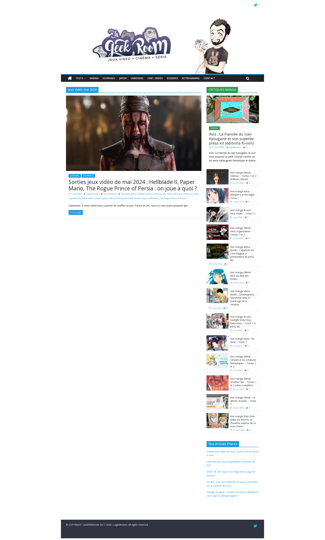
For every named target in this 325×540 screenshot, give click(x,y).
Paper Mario (88, 198)
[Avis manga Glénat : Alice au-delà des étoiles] (218, 270)
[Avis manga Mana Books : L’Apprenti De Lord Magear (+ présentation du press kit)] (218, 245)
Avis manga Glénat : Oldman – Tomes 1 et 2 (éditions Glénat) (243, 176)
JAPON (123, 78)
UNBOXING (137, 78)
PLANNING (88, 175)
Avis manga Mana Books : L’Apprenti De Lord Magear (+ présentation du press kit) (242, 253)
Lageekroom (92, 193)
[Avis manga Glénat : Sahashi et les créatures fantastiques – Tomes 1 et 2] (218, 355)
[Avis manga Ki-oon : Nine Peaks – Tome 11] (218, 208)
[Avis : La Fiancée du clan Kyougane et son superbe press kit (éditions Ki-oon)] (233, 97)
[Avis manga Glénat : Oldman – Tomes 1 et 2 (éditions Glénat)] (218, 171)
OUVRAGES (109, 78)
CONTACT (209, 78)
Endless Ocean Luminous (149, 193)
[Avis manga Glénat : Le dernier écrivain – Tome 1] (218, 396)
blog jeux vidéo (128, 193)
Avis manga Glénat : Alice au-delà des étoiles (241, 276)
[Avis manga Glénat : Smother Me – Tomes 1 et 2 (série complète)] (218, 377)
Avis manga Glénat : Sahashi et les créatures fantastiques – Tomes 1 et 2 (243, 361)
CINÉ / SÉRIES (155, 78)
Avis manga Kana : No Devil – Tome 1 (242, 340)
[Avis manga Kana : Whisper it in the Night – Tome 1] (218, 189)
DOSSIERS (172, 78)
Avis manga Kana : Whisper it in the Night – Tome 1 (243, 195)
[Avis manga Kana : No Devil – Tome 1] (218, 337)
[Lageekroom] (162, 18)
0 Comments (109, 193)
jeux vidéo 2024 (170, 193)
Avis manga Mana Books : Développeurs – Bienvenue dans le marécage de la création (243, 297)
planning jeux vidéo (104, 198)
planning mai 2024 (124, 198)
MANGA (94, 78)
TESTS (79, 78)
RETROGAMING (191, 78)
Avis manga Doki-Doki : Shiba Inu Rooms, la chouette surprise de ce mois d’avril (243, 421)
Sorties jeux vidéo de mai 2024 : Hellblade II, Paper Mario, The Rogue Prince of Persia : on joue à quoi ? (133, 185)
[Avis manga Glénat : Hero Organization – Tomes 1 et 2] (218, 226)
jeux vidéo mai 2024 (188, 193)
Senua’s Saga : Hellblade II (146, 198)
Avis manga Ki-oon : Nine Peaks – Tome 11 (242, 212)
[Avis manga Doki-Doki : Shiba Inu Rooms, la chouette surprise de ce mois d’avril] (218, 414)
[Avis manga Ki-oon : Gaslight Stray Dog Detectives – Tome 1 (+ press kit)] (218, 315)
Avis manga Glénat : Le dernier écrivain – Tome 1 (243, 401)
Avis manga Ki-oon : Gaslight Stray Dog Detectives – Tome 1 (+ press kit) (243, 321)
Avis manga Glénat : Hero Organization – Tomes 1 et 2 (241, 231)
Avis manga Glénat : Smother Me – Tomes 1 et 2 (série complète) (243, 382)
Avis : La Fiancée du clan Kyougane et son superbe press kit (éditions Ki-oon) (231, 138)
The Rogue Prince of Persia (173, 198)
